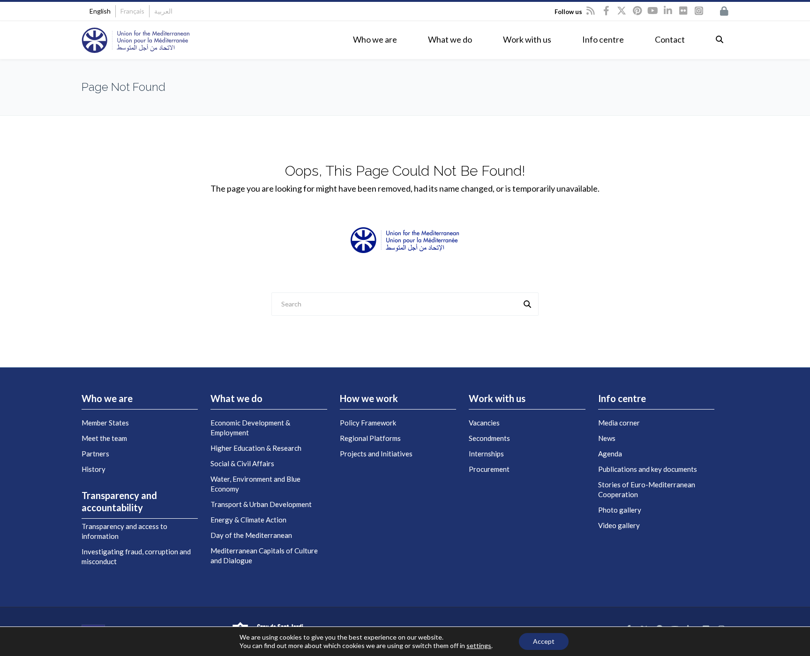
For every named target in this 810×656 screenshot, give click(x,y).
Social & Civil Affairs (242, 463)
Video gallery (619, 525)
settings (478, 645)
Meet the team (104, 438)
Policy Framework (368, 422)
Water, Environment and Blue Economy (255, 484)
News (606, 438)
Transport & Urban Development (261, 504)
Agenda (610, 453)
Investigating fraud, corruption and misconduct (136, 556)
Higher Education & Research (255, 448)
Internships (486, 453)
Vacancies (484, 422)
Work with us (527, 39)
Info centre (603, 39)
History (93, 469)
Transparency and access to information (124, 531)
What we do (450, 39)
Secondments (489, 438)
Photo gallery (619, 510)
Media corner (619, 422)
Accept (544, 641)
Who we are (375, 39)
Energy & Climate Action (248, 519)
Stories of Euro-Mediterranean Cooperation (646, 489)
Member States (105, 422)
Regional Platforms (370, 438)
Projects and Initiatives (376, 453)
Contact (670, 39)
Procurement (489, 469)
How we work (369, 398)
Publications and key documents (647, 469)
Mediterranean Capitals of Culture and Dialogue (264, 555)
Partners (95, 453)
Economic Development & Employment (250, 427)
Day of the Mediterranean (251, 535)
